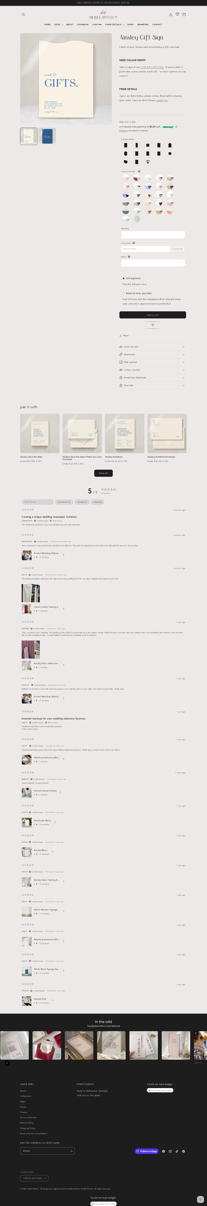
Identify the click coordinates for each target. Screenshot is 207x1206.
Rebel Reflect (33, 1189)
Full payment (133, 278)
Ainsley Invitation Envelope (161, 457)
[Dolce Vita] (159, 185)
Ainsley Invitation (114, 457)
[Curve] (137, 161)
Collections (25, 1096)
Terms (23, 1107)
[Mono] (137, 202)
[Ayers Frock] (137, 177)
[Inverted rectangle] (159, 153)
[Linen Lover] (170, 194)
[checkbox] (97, 502)
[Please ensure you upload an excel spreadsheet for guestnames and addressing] (134, 243)
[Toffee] (159, 210)
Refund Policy (27, 1123)
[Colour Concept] (139, 171)
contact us (162, 100)
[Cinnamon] (137, 185)
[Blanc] (148, 177)
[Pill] (126, 153)
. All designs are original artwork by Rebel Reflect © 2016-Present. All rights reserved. (74, 1189)
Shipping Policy (27, 1128)
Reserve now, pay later (139, 293)
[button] (23, 14)
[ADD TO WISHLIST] (152, 325)
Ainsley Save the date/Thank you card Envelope (82, 458)
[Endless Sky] (126, 194)
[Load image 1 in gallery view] (28, 136)
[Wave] (137, 153)
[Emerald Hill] (170, 185)
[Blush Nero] (159, 177)
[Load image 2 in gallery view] (47, 136)
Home (23, 1091)
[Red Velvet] (159, 202)
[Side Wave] (148, 153)
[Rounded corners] (159, 145)
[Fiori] (148, 194)
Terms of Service (28, 1117)
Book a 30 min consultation (33, 1133)
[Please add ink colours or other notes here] (129, 256)
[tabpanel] (103, 753)
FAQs (22, 1102)
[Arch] (170, 145)
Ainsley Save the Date (31, 457)
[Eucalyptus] (137, 194)
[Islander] (159, 194)
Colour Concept (136, 171)
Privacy (23, 1112)
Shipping (123, 131)
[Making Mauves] (126, 202)
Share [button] (126, 335)
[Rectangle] (126, 145)
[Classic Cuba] (148, 185)
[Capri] (170, 177)
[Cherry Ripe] (126, 185)
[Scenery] (126, 210)
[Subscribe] (71, 1151)
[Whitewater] (126, 219)
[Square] (148, 145)
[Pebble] (126, 161)
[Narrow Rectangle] (137, 145)
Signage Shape (127, 139)
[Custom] (148, 161)
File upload (153, 243)
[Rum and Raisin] (170, 202)
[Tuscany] (170, 210)
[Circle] (170, 153)
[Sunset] (148, 210)
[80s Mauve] (126, 177)
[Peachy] (148, 202)
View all (103, 473)
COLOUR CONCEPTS (152, 67)
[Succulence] (137, 210)
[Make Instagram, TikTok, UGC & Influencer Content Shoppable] (198, 1063)
